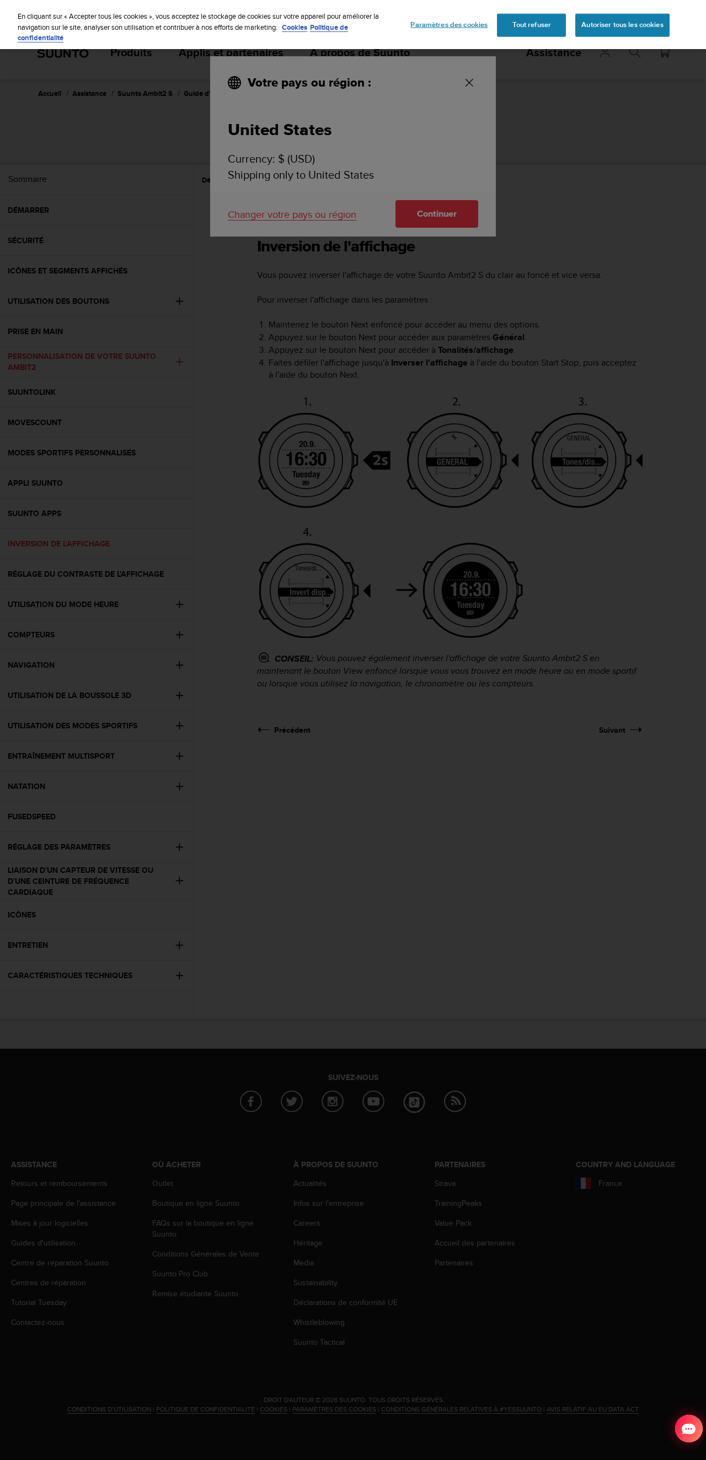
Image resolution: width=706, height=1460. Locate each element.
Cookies (294, 27)
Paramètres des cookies (449, 24)
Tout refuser (532, 24)
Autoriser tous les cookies (622, 24)
